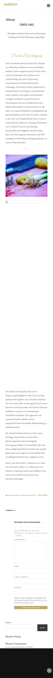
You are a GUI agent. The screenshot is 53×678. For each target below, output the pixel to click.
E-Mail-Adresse (21, 577)
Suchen (8, 623)
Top (49, 670)
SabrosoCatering (14, 495)
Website (17, 588)
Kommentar (19, 540)
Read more (42, 495)
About (10, 19)
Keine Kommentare (29, 495)
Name (17, 566)
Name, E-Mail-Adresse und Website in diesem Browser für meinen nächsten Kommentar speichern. (30, 600)
